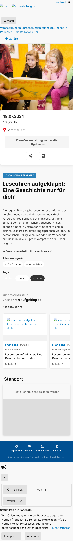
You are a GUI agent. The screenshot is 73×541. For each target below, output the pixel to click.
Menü (10, 20)
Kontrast (62, 2)
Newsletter (31, 32)
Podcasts (6, 32)
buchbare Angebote (54, 27)
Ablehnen (33, 536)
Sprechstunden (31, 27)
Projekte (18, 32)
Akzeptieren (11, 536)
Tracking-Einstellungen (52, 456)
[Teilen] (30, 156)
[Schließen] (4, 477)
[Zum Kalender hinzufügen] (43, 156)
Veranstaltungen (10, 27)
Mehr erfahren (61, 527)
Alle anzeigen (11, 306)
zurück (13, 38)
